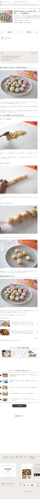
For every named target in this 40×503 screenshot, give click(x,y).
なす (5, 4)
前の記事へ (9, 32)
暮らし (25, 456)
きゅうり (15, 4)
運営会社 (38, 486)
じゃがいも (28, 4)
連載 (6, 457)
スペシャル (26, 457)
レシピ (11, 456)
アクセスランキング (19, 457)
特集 (3, 457)
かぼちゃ (12, 4)
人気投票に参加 (32, 457)
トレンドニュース (5, 456)
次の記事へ (29, 32)
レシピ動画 (16, 456)
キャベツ (19, 4)
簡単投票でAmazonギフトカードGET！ (21, 20)
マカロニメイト (11, 457)
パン (31, 4)
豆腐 (21, 4)
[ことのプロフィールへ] (19, 38)
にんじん (24, 4)
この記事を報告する (36, 338)
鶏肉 (34, 4)
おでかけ (21, 456)
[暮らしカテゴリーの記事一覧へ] (16, 22)
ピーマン (8, 4)
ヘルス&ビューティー (32, 456)
